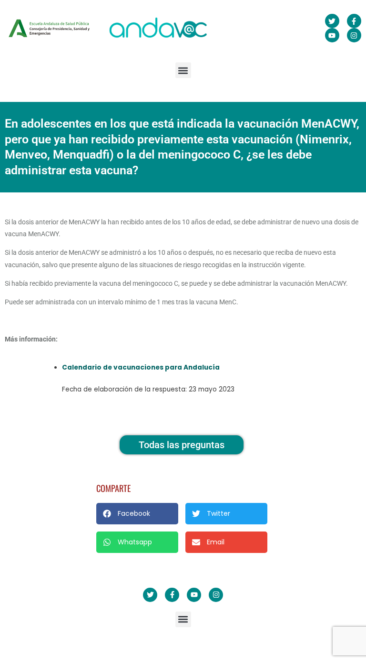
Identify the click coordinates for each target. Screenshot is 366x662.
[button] (183, 70)
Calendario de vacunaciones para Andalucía (141, 367)
